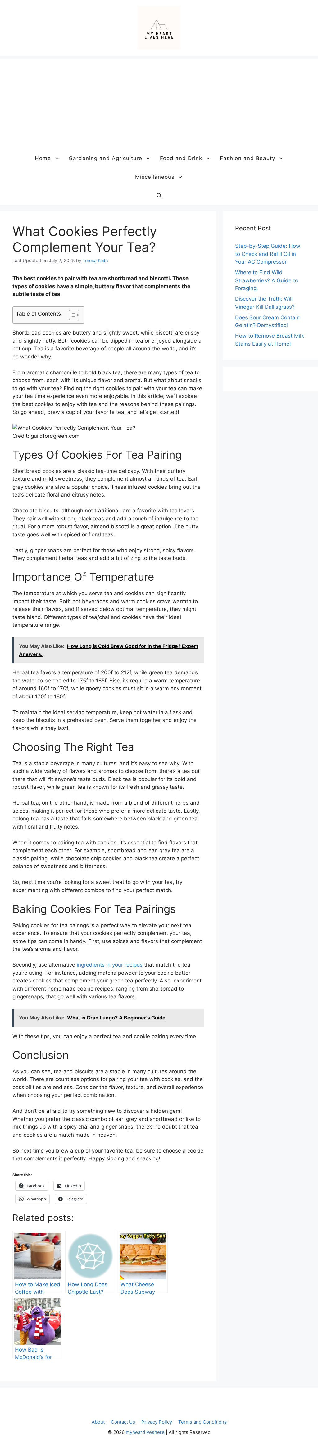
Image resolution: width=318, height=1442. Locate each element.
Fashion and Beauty (247, 158)
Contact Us (123, 1422)
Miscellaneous (155, 177)
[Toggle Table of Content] (71, 315)
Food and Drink (181, 158)
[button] (159, 195)
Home (43, 158)
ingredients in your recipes (110, 965)
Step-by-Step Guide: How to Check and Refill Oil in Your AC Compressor (267, 254)
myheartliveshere (145, 1432)
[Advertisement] (159, 102)
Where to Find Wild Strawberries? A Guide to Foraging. (266, 280)
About (98, 1422)
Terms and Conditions (202, 1422)
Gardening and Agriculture (105, 158)
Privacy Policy (156, 1422)
